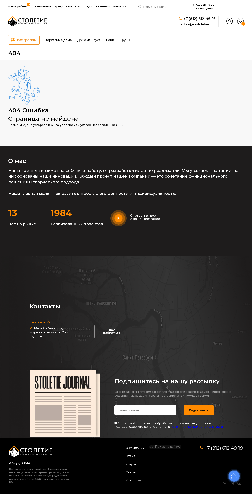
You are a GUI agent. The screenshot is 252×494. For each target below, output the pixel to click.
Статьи (131, 472)
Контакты (119, 6)
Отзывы (132, 456)
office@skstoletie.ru (196, 24)
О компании (42, 6)
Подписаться (198, 410)
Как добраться (111, 331)
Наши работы (17, 6)
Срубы (125, 40)
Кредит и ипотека (67, 6)
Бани (110, 40)
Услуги (87, 6)
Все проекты (27, 40)
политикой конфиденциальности (196, 427)
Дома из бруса (89, 40)
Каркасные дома (58, 40)
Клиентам (103, 6)
